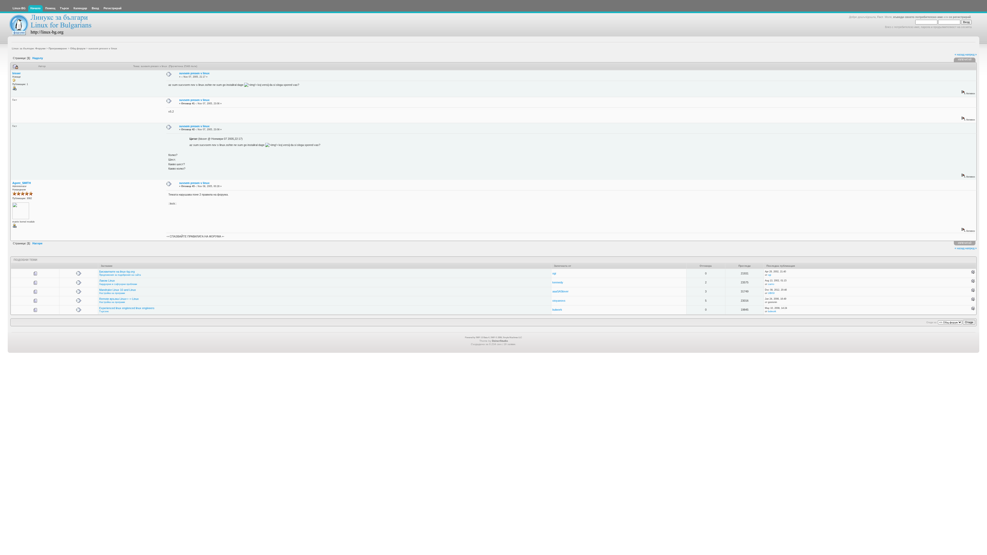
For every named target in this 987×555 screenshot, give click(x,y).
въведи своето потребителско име (918, 16)
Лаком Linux (107, 280)
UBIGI (771, 293)
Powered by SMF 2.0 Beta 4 (477, 337)
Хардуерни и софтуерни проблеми (118, 284)
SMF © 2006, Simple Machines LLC (506, 337)
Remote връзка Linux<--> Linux (119, 298)
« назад (959, 54)
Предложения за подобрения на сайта (120, 275)
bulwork (557, 309)
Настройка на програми (112, 293)
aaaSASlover (560, 291)
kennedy (557, 282)
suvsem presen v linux (194, 73)
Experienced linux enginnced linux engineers (126, 308)
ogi (554, 273)
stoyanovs (558, 300)
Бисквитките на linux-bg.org (117, 271)
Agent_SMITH (21, 182)
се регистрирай (960, 16)
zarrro (771, 284)
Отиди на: (931, 322)
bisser (16, 73)
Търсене (104, 311)
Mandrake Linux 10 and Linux (117, 289)
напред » (971, 54)
